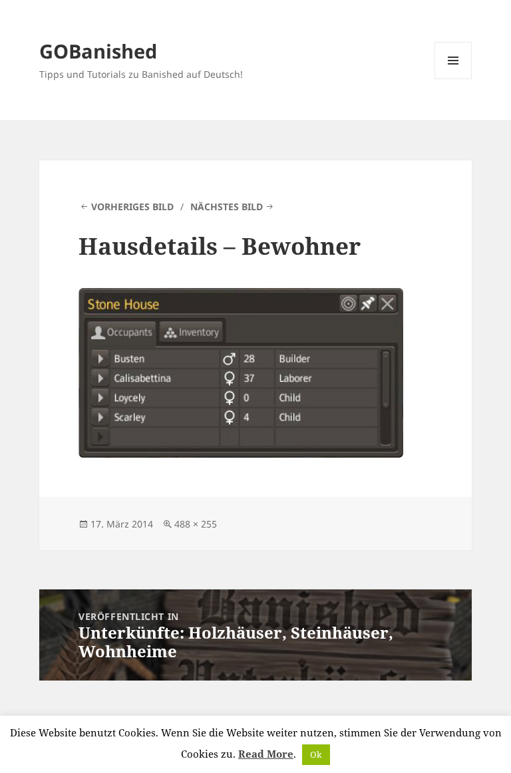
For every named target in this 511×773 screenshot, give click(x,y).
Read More (265, 753)
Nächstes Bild (226, 206)
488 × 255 (195, 524)
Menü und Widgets (453, 78)
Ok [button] (316, 754)
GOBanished (98, 51)
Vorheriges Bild (132, 206)
